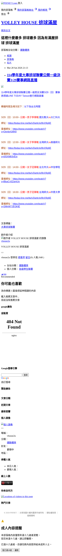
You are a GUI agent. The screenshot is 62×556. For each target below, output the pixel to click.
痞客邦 (21, 257)
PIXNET (13, 513)
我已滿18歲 (7, 550)
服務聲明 (31, 516)
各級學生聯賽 (26, 269)
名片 (9, 63)
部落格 (10, 59)
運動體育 (24, 50)
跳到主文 (5, 30)
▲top (3, 274)
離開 (16, 550)
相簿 (9, 56)
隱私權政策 (51, 513)
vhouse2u (5, 241)
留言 (28, 257)
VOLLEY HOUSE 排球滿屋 (29, 22)
